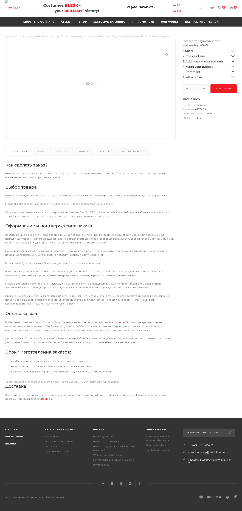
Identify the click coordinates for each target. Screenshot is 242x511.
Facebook (112, 483)
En (179, 11)
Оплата (119, 322)
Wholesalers (156, 429)
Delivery (105, 151)
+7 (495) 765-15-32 (139, 7)
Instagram (121, 483)
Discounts (61, 151)
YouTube (130, 483)
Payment (84, 151)
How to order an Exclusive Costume (113, 459)
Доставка (47, 398)
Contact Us (51, 446)
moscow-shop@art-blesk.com (208, 452)
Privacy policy (101, 464)
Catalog (11, 429)
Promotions (14, 436)
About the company (60, 429)
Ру (179, 5)
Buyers (98, 429)
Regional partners (156, 445)
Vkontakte (103, 483)
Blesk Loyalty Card (103, 436)
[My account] (212, 8)
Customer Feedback (56, 451)
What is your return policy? (108, 454)
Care (41, 151)
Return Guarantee (133, 151)
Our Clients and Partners (59, 441)
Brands (11, 443)
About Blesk (52, 436)
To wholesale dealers (158, 450)
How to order (19, 151)
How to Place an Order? (106, 441)
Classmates (139, 483)
